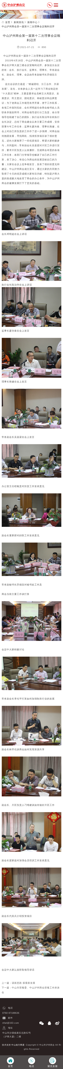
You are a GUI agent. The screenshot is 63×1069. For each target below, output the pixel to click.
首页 (7, 22)
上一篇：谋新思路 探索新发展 (18, 983)
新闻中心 (32, 22)
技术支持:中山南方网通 (13, 1045)
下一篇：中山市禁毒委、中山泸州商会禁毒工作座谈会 (31, 990)
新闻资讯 (19, 22)
